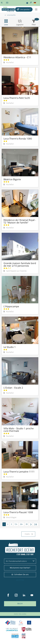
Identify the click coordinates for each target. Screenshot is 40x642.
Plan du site (14, 611)
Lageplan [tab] (19, 24)
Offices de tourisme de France (10, 622)
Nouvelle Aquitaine (27, 629)
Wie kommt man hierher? (20, 568)
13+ (16, 524)
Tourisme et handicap (29, 623)
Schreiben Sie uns (21, 574)
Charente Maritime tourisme (11, 629)
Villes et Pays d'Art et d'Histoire (23, 635)
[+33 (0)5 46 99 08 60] (2, 3)
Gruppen (20, 580)
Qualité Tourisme (21, 622)
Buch (20, 603)
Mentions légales (24, 611)
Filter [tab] (34, 24)
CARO (15, 635)
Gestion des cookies (20, 614)
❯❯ (35, 524)
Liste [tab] (6, 24)
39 (27, 524)
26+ (21, 524)
